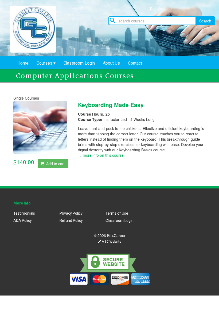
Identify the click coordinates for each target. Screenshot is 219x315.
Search (205, 20)
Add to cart (55, 163)
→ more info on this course (101, 155)
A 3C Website (111, 241)
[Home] (36, 28)
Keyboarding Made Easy (111, 105)
